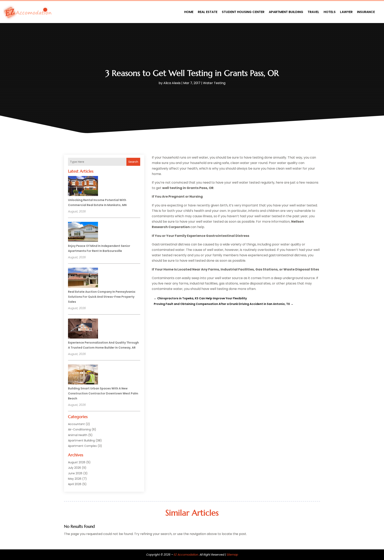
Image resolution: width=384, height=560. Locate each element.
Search (133, 162)
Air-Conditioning (79, 429)
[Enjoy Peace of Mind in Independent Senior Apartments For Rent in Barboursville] (83, 232)
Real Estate (207, 12)
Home (188, 12)
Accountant (76, 424)
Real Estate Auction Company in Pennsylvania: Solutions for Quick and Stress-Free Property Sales (102, 297)
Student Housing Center (243, 12)
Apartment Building (286, 12)
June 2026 (75, 473)
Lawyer (346, 12)
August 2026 (76, 462)
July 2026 (74, 468)
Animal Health (77, 435)
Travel (313, 12)
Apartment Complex (82, 446)
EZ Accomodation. (186, 555)
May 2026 (74, 479)
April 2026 (74, 484)
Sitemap (232, 555)
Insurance (366, 12)
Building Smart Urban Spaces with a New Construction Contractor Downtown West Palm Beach (103, 393)
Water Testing (214, 83)
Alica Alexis (172, 83)
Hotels (330, 12)
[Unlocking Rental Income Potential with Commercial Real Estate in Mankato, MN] (83, 186)
